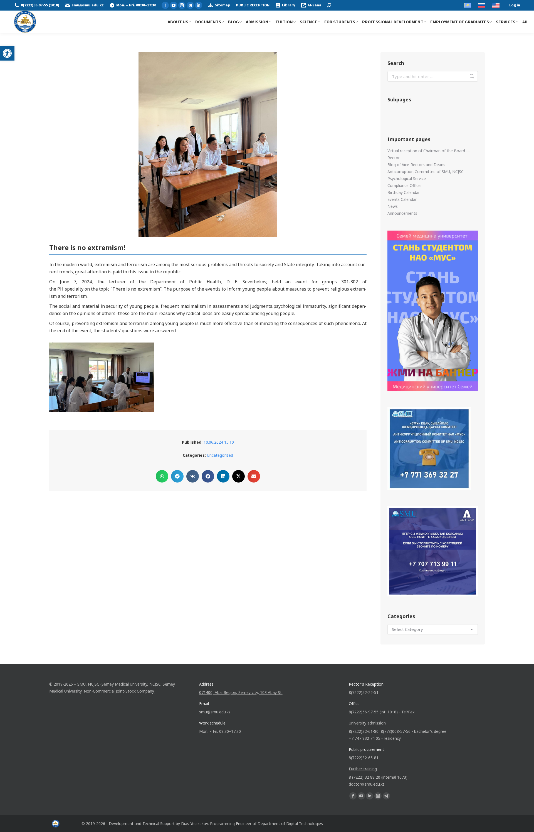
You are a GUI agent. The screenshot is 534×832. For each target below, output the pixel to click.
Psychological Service (406, 178)
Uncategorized (220, 455)
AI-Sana (314, 5)
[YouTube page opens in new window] (173, 5)
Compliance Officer (404, 185)
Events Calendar (402, 199)
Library (288, 5)
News (392, 206)
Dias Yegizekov (194, 823)
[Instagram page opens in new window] (182, 5)
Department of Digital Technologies (290, 823)
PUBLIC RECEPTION (253, 5)
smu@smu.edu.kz (88, 5)
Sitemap (222, 5)
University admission (367, 723)
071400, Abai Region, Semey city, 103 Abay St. (241, 692)
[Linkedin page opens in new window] (198, 5)
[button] (7, 53)
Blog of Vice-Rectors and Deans (416, 164)
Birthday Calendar (403, 192)
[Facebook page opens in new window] (165, 5)
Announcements (402, 213)
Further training (363, 768)
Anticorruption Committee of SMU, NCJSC (425, 171)
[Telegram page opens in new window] (190, 5)
